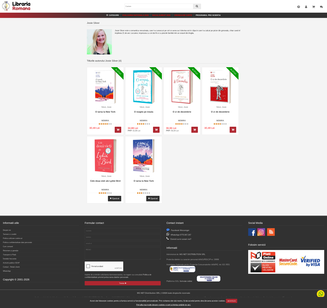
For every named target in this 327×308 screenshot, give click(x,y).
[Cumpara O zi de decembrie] (194, 130)
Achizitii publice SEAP (11, 263)
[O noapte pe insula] (144, 86)
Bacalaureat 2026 (161, 15)
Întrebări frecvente (9, 259)
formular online (186, 281)
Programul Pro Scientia (208, 15)
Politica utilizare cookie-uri (12, 238)
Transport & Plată (9, 255)
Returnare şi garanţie (10, 251)
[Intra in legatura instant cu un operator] (320, 294)
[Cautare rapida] (197, 6)
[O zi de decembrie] (182, 86)
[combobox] (163, 6)
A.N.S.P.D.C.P (204, 259)
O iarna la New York (105, 112)
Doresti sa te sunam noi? (180, 239)
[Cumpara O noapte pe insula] (156, 130)
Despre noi (7, 230)
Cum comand (8, 246)
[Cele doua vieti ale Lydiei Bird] (105, 156)
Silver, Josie (106, 107)
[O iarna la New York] (105, 86)
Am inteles (231, 301)
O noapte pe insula (143, 112)
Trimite (122, 283)
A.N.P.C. (215, 264)
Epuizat (115, 198)
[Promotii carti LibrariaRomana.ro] (261, 235)
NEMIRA (105, 121)
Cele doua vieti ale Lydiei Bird (105, 181)
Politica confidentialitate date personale (17, 242)
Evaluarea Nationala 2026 (135, 15)
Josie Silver (93, 23)
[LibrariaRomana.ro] (16, 10)
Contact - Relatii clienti (11, 267)
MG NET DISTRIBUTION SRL (192, 254)
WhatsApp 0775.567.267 (181, 235)
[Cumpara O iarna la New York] (118, 130)
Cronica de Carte (183, 15)
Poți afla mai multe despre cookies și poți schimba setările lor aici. (163, 305)
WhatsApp (7, 271)
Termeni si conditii (9, 234)
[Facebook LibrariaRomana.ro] (252, 235)
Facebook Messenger (180, 230)
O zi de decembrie (182, 112)
